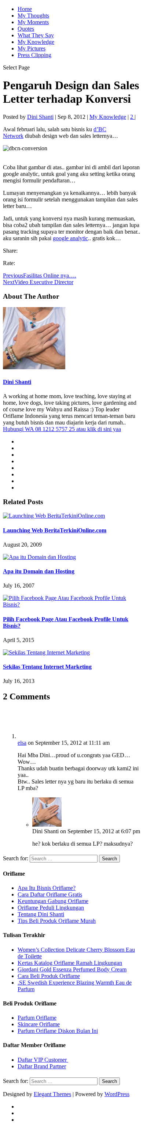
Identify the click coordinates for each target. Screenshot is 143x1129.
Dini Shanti (40, 117)
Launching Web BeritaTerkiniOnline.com (54, 530)
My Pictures (31, 48)
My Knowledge (36, 42)
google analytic (70, 238)
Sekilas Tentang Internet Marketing (47, 667)
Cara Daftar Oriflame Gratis (50, 894)
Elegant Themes (52, 1094)
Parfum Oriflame (37, 1018)
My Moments (33, 22)
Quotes (26, 29)
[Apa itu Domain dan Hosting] (39, 557)
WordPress (116, 1094)
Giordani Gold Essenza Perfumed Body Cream (72, 969)
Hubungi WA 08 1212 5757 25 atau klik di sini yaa (62, 429)
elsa (22, 743)
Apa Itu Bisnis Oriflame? (47, 888)
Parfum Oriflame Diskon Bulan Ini (58, 1031)
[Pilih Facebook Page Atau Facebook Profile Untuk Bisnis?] (71, 604)
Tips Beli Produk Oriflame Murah (57, 921)
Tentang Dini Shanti (41, 914)
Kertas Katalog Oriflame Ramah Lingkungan (70, 963)
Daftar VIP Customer (43, 1060)
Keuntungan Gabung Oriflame (53, 901)
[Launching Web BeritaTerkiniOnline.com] (54, 516)
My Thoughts (33, 15)
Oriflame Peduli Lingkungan (51, 908)
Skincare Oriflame (39, 1024)
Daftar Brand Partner (42, 1066)
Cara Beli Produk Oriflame (49, 976)
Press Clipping (34, 55)
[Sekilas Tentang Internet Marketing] (46, 652)
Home (25, 9)
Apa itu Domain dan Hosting (38, 571)
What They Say (36, 35)
